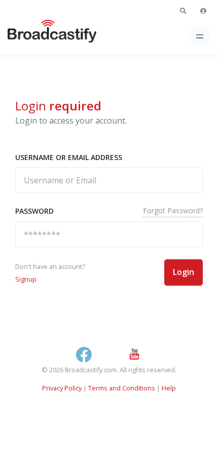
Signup (26, 279)
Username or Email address (68, 157)
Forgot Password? (173, 210)
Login (183, 272)
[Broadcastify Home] (36, 36)
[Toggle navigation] (199, 36)
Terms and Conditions (121, 387)
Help (169, 387)
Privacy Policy (62, 387)
